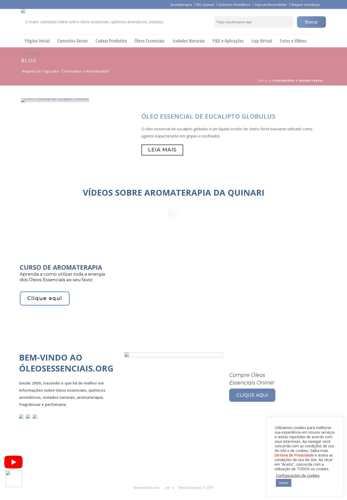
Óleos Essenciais (149, 41)
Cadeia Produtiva (111, 41)
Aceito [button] (283, 482)
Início (264, 80)
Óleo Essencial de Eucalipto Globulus (208, 116)
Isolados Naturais (188, 41)
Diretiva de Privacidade (294, 455)
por (168, 488)
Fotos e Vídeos (293, 41)
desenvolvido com (147, 488)
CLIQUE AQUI (252, 395)
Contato (32, 53)
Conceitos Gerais (72, 41)
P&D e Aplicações (228, 41)
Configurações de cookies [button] (298, 475)
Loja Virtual (261, 41)
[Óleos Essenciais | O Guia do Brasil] (100, 21)
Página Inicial (37, 41)
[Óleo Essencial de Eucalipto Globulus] (55, 99)
